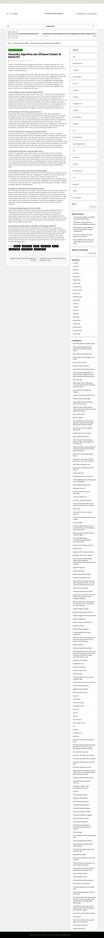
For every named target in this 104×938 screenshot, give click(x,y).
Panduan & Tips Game (79, 567)
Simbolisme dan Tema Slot (80, 692)
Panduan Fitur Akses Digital (80, 588)
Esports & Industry (78, 417)
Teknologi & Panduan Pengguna (81, 808)
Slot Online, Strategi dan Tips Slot (82, 767)
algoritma (17, 246)
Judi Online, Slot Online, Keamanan (82, 500)
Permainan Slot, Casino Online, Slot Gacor (84, 682)
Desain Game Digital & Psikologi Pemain (84, 395)
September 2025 (77, 297)
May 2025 (75, 310)
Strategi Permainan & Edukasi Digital (83, 777)
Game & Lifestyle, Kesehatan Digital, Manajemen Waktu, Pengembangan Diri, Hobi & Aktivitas (83, 441)
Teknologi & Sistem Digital (15, 50)
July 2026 (75, 263)
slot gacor (75, 70)
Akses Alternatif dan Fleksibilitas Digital (84, 343)
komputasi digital (14, 249)
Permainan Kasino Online (80, 670)
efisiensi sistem (45, 246)
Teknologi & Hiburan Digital (80, 798)
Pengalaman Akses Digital (80, 660)
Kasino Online (76, 509)
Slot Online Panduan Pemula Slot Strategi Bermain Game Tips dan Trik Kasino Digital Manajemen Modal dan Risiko (84, 746)
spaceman (76, 184)
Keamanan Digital (77, 522)
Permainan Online (77, 674)
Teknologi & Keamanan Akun (80, 801)
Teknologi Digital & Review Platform (82, 841)
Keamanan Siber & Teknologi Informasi (83, 552)
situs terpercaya (77, 137)
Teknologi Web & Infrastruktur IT (81, 883)
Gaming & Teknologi (78, 473)
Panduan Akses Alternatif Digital (82, 574)
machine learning (27, 249)
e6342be (12, 60)
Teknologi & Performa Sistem (81, 818)
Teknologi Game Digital (79, 854)
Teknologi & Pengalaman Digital (81, 811)
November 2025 (77, 290)
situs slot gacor (77, 77)
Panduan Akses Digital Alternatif (82, 577)
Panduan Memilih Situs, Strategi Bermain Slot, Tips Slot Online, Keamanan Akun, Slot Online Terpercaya (84, 603)
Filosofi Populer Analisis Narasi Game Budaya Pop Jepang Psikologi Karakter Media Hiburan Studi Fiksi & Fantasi (83, 422)
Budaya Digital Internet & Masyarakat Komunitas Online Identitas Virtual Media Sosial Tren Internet (84, 384)
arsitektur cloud (27, 246)
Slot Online (76, 736)
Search (74, 204)
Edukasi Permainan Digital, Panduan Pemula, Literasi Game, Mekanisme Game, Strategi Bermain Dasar (84, 409)
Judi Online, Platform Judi (80, 497)
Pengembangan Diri (78, 663)
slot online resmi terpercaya (80, 752)
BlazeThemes (66, 935)
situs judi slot (76, 699)
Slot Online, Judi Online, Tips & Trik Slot (83, 755)
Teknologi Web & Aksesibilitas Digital (83, 880)
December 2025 (77, 286)
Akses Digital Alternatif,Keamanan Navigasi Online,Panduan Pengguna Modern (82, 348)
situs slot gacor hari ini (79, 144)
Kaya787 (55, 246)
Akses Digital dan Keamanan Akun (82, 354)
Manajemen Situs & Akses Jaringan (82, 555)
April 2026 (75, 273)
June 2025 (75, 307)
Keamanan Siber (77, 548)
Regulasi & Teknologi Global (80, 689)
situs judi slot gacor (78, 702)
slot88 (74, 191)
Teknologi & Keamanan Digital (81, 805)
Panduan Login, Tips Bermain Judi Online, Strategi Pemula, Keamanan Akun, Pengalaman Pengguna (84, 596)
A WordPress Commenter (80, 253)
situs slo (75, 712)
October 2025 (76, 293)
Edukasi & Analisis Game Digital (81, 398)
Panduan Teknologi (78, 645)
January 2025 (76, 324)
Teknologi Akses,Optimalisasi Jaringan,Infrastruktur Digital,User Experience (82, 827)
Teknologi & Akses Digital (80, 795)
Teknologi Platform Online (80, 877)
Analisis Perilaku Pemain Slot (81, 366)
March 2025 (76, 317)
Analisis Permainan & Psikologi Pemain (83, 369)
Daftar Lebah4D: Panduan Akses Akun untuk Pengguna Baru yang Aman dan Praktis (83, 241)
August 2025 (76, 300)
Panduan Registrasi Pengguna (81, 629)
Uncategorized (77, 916)
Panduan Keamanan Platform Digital (82, 591)
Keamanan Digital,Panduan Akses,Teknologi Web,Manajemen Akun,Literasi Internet (82, 540)
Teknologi (75, 791)
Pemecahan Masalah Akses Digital (82, 648)
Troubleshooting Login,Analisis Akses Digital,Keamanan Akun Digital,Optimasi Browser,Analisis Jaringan (83, 908)
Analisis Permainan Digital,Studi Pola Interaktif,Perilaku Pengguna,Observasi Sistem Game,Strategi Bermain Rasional (84, 374)
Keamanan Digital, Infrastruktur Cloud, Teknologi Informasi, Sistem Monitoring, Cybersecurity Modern (84, 527)
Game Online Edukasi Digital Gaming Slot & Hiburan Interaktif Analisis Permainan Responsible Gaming (84, 448)
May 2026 (75, 270)
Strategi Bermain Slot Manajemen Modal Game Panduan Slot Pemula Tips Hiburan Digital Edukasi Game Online (84, 772)
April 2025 (75, 313)
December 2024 (77, 327)
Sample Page (50, 26)
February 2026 (77, 280)
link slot (75, 83)
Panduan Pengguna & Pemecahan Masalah (84, 615)
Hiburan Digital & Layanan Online (82, 485)
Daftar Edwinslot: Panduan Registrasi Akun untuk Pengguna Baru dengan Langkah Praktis (49, 34)
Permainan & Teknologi (79, 667)
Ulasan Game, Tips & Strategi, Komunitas (84, 913)
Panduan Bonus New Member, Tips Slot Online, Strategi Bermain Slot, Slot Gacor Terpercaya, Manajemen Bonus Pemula (84, 582)
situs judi (75, 696)
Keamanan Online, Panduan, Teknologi (83, 545)
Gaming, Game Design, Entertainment (83, 476)
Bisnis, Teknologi (77, 379)
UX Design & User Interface (80, 925)
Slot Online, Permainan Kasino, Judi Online (84, 758)
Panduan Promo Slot (78, 626)
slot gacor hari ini (77, 63)
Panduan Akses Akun (78, 571)
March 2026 (76, 276)
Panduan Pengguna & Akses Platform (83, 612)
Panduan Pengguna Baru (79, 619)
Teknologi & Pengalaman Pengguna (82, 815)
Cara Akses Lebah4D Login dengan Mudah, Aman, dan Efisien (71, 1)
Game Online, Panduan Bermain (81, 464)
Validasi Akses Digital (79, 928)
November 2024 (77, 330)
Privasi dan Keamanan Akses (81, 685)
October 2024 (76, 334)
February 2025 (77, 320)
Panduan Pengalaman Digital (80, 609)
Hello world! (92, 253)
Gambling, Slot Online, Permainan (82, 433)
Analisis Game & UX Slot (79, 362)
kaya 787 (33, 102)
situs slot (75, 164)
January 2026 (76, 283)
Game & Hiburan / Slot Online (81, 436)
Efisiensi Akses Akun (78, 414)
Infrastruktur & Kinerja (79, 488)
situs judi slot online (78, 706)
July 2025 (75, 303)
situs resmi (76, 709)
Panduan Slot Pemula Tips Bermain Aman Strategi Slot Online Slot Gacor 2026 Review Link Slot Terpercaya (84, 639)
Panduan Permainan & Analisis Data (82, 622)
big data (36, 246)
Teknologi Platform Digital (80, 873)
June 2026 (75, 266)
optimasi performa (40, 249)
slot (74, 56)
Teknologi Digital (77, 832)
